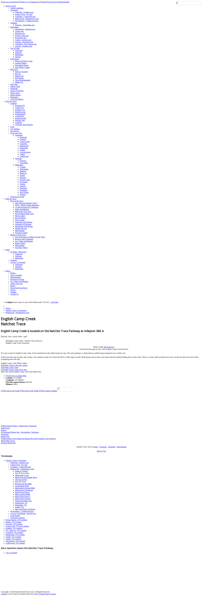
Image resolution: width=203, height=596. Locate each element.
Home (95, 447)
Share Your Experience (18, 288)
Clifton (22, 154)
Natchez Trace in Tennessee (16, 461)
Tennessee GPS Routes (23, 222)
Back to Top (101, 451)
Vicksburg (23, 190)
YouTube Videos (21, 233)
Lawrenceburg (25, 152)
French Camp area (22, 36)
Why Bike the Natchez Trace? (26, 203)
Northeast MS (20, 114)
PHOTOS (14, 70)
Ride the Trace (11, 199)
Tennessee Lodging (17, 518)
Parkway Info (11, 6)
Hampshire (24, 148)
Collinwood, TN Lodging (15, 543)
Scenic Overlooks (16, 91)
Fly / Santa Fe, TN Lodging (16, 530)
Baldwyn (23, 173)
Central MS (19, 116)
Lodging (13, 103)
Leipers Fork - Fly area (18, 465)
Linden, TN (19, 507)
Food (12, 127)
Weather (13, 292)
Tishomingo (24, 169)
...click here (54, 302)
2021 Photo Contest (22, 67)
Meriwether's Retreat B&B (25, 488)
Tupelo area (19, 31)
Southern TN (20, 110)
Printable (13, 260)
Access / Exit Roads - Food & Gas (23, 514)
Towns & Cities (16, 133)
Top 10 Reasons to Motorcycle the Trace (30, 237)
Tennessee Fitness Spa (23, 501)
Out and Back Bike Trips (24, 214)
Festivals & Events (17, 197)
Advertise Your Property (24, 125)
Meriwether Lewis (22, 475)
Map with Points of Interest (25, 509)
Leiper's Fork (25, 142)
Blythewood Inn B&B (23, 484)
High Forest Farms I (22, 497)
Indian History (15, 95)
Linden (22, 150)
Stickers (18, 57)
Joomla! (4, 594)
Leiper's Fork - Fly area (23, 14)
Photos (12, 273)
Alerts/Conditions (16, 8)
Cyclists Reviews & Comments (26, 207)
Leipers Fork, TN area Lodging (17, 526)
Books (12, 286)
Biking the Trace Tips (23, 212)
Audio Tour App (16, 284)
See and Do (14, 131)
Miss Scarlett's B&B (22, 494)
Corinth (22, 167)
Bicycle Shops (20, 218)
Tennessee (14, 10)
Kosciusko (24, 182)
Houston (23, 178)
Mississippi (14, 27)
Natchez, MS (20, 120)
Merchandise (20, 231)
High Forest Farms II (23, 499)
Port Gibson (24, 192)
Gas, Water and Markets (24, 241)
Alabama (13, 23)
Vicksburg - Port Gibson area (26, 44)
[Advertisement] (71, 408)
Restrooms (14, 97)
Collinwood (24, 156)
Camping (18, 123)
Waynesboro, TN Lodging (15, 541)
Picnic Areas (15, 93)
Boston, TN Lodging (13, 522)
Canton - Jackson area (23, 40)
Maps (8, 250)
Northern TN (20, 106)
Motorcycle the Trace (18, 235)
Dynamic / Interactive (18, 252)
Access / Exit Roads (17, 262)
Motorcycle (19, 76)
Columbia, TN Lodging (14, 533)
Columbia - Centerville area (25, 17)
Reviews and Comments (24, 239)
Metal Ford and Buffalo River (26, 477)
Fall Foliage (14, 59)
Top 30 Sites (15, 48)
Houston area (20, 34)
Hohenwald (24, 146)
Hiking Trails (15, 86)
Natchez (23, 195)
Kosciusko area (20, 38)
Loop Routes (15, 516)
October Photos (21, 63)
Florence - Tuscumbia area (25, 25)
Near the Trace (11, 101)
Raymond (23, 188)
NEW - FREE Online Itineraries (27, 205)
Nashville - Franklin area (24, 12)
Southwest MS (20, 118)
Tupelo (22, 176)
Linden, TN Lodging (13, 537)
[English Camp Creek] (9, 367)
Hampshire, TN (21, 505)
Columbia (23, 144)
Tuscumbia (24, 163)
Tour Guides (19, 220)
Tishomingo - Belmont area (25, 29)
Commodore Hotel (22, 486)
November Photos (21, 65)
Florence (23, 161)
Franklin (23, 139)
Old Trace (14, 84)
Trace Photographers (22, 80)
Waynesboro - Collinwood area (26, 21)
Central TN (19, 108)
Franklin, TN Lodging (14, 528)
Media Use (19, 82)
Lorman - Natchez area (23, 46)
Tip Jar (12, 290)
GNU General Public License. (45, 594)
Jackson (23, 186)
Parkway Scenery (21, 72)
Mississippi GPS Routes (24, 226)
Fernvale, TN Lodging (14, 524)
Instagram (111, 447)
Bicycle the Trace (16, 201)
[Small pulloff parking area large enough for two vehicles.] (14, 370)
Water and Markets (22, 209)
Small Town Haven (22, 492)
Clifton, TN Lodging (13, 539)
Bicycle (18, 74)
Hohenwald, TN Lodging (15, 535)
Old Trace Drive (21, 480)
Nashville (23, 137)
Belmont (23, 171)
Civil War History (16, 99)
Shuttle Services (21, 229)
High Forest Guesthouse (24, 490)
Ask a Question (16, 275)
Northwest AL (20, 112)
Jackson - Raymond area (24, 42)
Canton (22, 184)
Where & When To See (23, 61)
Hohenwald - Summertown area (27, 19)
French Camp (25, 180)
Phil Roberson (109, 347)
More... (8, 271)
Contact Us (14, 294)
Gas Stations (15, 129)
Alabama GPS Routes (23, 224)
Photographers (15, 277)
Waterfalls (14, 89)
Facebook (103, 447)
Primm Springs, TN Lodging (16, 520)
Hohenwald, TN (21, 503)
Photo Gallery (20, 216)
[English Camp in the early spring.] (14, 365)
